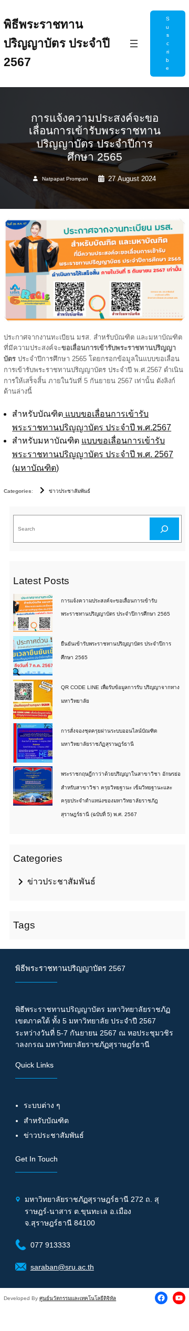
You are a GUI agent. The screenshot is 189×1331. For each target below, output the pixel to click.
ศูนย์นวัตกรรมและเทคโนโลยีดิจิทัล (77, 1298)
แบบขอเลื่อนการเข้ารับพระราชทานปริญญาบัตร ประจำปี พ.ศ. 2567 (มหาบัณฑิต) (92, 454)
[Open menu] (134, 43)
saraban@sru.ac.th (62, 1267)
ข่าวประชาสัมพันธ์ (69, 491)
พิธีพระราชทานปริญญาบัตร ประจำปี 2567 (57, 43)
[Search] (164, 528)
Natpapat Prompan (65, 179)
